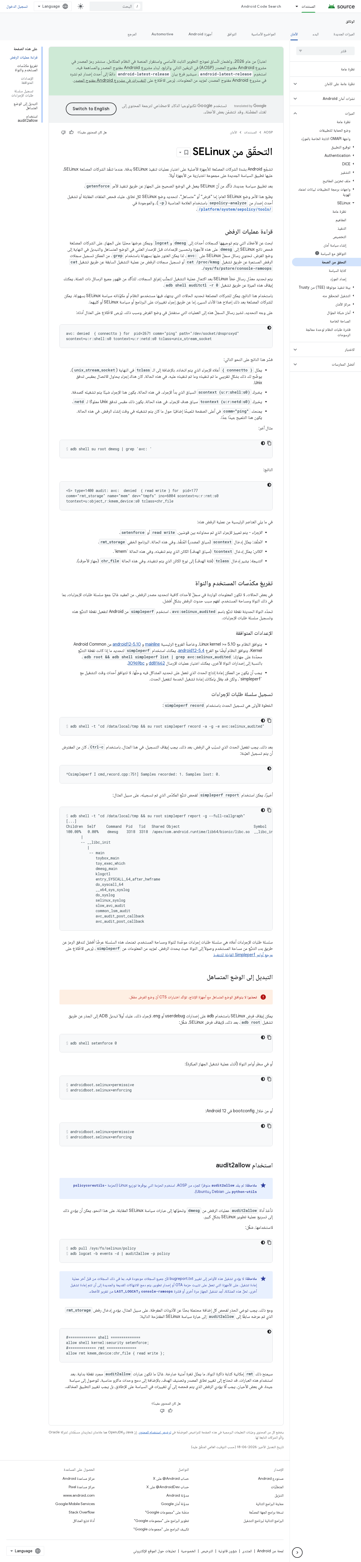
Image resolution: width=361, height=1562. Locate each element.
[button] (329, 84)
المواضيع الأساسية (263, 34)
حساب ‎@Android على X (171, 1478)
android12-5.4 (191, 650)
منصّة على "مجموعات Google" (167, 1512)
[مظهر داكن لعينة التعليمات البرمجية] (269, 328)
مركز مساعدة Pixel (82, 1486)
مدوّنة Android (177, 1495)
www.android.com (79, 1495)
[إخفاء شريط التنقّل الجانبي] (297, 1552)
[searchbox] (325, 51)
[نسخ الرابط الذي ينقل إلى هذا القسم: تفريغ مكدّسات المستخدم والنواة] (190, 584)
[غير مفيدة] (63, 132)
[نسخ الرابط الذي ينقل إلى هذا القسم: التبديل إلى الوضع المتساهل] (201, 977)
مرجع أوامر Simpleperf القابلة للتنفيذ (243, 954)
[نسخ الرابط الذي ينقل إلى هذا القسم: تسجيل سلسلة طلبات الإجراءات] (206, 694)
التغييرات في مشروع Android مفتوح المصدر (110, 80)
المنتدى (247, 1551)
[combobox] (116, 6)
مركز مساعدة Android (78, 1478)
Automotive (162, 34)
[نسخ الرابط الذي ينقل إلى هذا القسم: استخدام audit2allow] (210, 1166)
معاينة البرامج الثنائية (270, 1503)
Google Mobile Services (75, 1503)
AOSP (268, 132)
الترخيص (207, 1551)
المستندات (308, 6)
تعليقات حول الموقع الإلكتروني (154, 1551)
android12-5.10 (127, 644)
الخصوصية (188, 1551)
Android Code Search (261, 6)
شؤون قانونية (227, 1551)
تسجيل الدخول (16, 6)
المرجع (132, 34)
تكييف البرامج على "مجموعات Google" (161, 1529)
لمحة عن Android (270, 1551)
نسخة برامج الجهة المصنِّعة (266, 1512)
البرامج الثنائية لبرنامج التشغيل (263, 1520)
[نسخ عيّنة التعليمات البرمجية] (269, 443)
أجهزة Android (200, 34)
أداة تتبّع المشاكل (84, 1520)
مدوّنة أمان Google (175, 1503)
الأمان (294, 34)
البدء (316, 34)
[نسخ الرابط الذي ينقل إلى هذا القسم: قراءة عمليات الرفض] (219, 232)
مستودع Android (271, 1478)
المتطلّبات (277, 1486)
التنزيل (279, 1495)
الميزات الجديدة (344, 34)
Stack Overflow (82, 1512)
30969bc (136, 663)
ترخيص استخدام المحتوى (154, 1432)
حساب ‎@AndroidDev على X (167, 1486)
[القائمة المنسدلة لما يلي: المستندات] (294, 6)
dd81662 (157, 663)
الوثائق (350, 21)
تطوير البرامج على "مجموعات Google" (161, 1520)
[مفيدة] (71, 132)
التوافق (232, 34)
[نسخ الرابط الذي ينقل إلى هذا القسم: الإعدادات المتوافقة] (230, 633)
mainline (152, 644)
